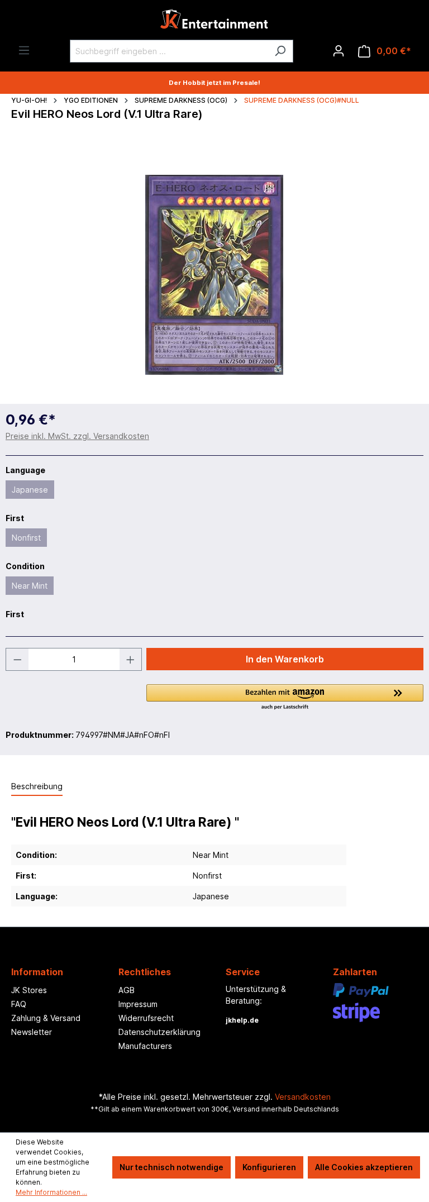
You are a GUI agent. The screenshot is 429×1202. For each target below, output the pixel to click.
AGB (126, 990)
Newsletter (31, 1032)
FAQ (18, 1004)
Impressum (138, 1004)
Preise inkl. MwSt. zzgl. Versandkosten (77, 436)
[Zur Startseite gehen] (214, 22)
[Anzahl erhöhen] (130, 659)
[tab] (37, 787)
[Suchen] (280, 51)
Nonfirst (26, 537)
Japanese (30, 489)
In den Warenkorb (285, 659)
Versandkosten (303, 1096)
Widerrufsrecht (146, 1018)
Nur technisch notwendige (171, 1167)
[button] (284, 697)
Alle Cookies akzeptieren (364, 1167)
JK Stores (29, 990)
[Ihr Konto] (338, 50)
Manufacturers (145, 1046)
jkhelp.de (242, 1020)
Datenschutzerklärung (159, 1032)
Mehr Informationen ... (51, 1192)
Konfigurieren (269, 1167)
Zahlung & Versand (45, 1018)
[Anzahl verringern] (17, 659)
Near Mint (29, 585)
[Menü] (24, 50)
